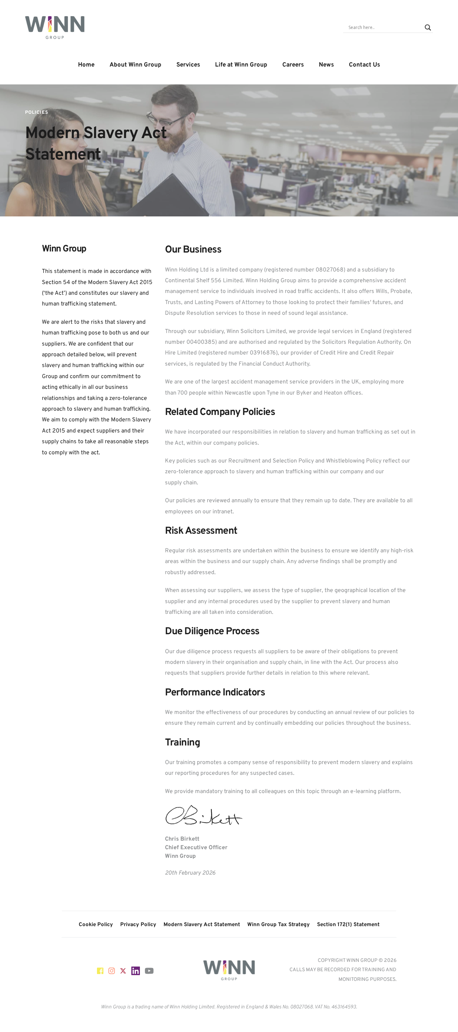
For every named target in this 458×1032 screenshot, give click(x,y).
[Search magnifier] (428, 28)
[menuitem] (86, 65)
